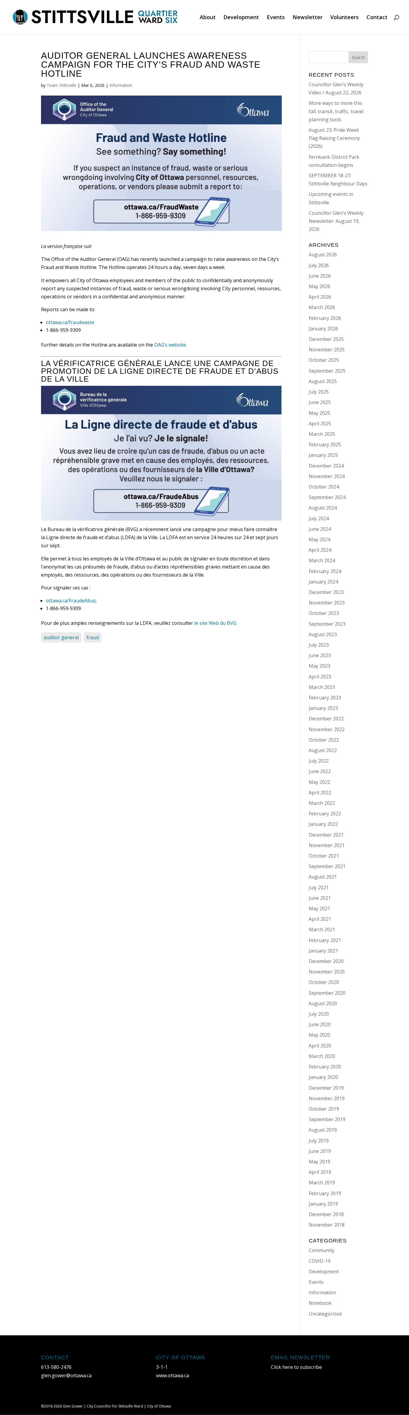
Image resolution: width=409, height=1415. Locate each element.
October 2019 (324, 1109)
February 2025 (325, 444)
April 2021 (320, 919)
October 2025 (324, 360)
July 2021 (319, 887)
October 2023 (324, 613)
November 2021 (327, 845)
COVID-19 (320, 1261)
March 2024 (322, 560)
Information (120, 85)
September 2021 (327, 866)
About (208, 18)
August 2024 (323, 507)
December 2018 (326, 1214)
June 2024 (320, 529)
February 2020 (325, 1066)
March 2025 (322, 434)
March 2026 (322, 307)
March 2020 (322, 1056)
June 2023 (320, 655)
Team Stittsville (61, 85)
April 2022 (320, 792)
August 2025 (323, 381)
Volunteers (344, 18)
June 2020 (320, 1024)
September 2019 (327, 1119)
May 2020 (319, 1035)
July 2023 (319, 645)
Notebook (320, 1303)
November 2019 (327, 1098)
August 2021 (323, 876)
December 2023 (326, 592)
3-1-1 (162, 1367)
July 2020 (319, 1014)
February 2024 (325, 571)
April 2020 (320, 1045)
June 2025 (320, 402)
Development (241, 18)
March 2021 (322, 929)
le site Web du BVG (215, 623)
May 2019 (319, 1161)
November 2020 (327, 971)
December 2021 (326, 835)
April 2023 (320, 676)
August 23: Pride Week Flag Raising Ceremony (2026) (334, 138)
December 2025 (326, 339)
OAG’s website (170, 344)
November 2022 (327, 729)
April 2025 (320, 423)
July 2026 (319, 265)
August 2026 (323, 254)
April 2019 (320, 1172)
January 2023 (323, 708)
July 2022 (319, 761)
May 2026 (319, 286)
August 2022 (323, 750)
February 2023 (325, 697)
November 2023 (327, 602)
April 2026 (320, 297)
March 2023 (322, 687)
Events (276, 18)
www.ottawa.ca (172, 1375)
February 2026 (325, 318)
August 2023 (323, 634)
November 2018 (327, 1225)
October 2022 (324, 740)
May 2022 (319, 782)
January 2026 (323, 328)
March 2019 (322, 1182)
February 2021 (325, 940)
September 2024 (327, 497)
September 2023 (327, 624)
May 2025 (319, 413)
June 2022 (320, 771)
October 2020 (324, 982)
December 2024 (326, 465)
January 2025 (323, 455)
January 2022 (323, 824)
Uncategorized (325, 1313)
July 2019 (319, 1140)
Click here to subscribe (296, 1367)
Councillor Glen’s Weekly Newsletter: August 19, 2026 (336, 221)
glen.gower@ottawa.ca (66, 1375)
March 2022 (322, 803)
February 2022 (325, 813)
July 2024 (319, 518)
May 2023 (319, 666)
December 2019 (326, 1088)
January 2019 (323, 1204)
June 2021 (320, 898)
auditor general (61, 637)
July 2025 (319, 391)
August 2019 (323, 1130)
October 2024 (324, 486)
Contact (376, 18)
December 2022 (326, 718)
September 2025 (327, 371)
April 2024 (320, 550)
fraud (93, 637)
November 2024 (327, 476)
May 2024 (319, 539)
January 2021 (323, 950)
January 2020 (323, 1077)
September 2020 (327, 993)
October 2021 (324, 855)
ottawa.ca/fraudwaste (70, 322)
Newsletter (307, 18)
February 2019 (325, 1193)
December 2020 (326, 961)
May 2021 (319, 908)
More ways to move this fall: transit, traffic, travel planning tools (336, 111)
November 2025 (327, 349)
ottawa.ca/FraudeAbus (71, 600)
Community (321, 1250)
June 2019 (320, 1151)
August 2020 (323, 1003)
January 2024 (323, 581)
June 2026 (320, 276)
